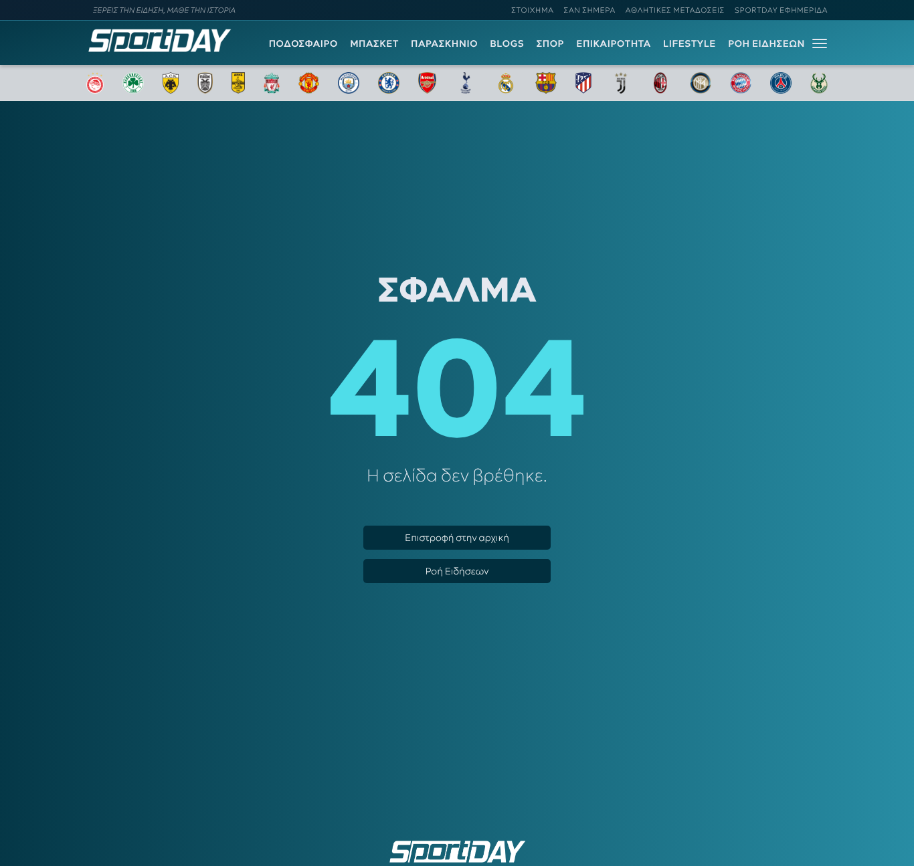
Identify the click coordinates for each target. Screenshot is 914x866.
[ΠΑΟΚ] (205, 83)
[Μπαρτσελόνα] (546, 83)
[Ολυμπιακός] (95, 83)
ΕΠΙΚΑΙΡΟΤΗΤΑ (613, 43)
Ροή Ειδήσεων (456, 571)
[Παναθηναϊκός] (133, 83)
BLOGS (507, 43)
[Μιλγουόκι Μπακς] (819, 83)
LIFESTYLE (689, 43)
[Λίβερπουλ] (272, 83)
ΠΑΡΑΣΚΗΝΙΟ (444, 43)
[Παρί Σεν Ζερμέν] (781, 83)
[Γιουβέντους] (621, 83)
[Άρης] (238, 83)
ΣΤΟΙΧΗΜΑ (532, 10)
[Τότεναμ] (465, 83)
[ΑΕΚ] (171, 83)
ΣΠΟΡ (550, 43)
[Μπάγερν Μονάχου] (740, 83)
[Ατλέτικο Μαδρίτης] (583, 83)
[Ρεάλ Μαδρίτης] (506, 83)
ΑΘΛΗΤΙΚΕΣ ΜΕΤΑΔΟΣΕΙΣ (675, 10)
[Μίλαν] (660, 83)
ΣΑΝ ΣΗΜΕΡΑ (590, 10)
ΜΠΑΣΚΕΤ (374, 43)
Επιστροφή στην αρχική (457, 538)
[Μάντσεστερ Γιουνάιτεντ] (308, 83)
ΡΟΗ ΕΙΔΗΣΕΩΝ (766, 43)
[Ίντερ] (700, 83)
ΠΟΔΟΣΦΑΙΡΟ (303, 43)
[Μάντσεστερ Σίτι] (348, 83)
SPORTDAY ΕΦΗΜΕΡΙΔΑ (781, 10)
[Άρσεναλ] (427, 83)
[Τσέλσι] (388, 83)
